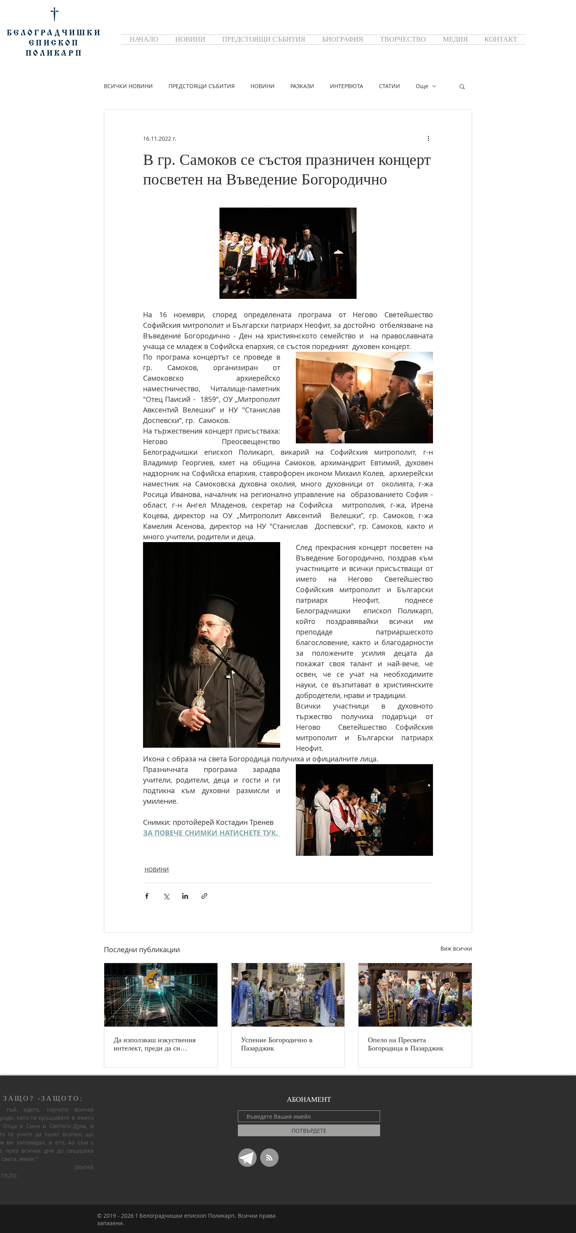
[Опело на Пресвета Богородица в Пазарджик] (415, 995)
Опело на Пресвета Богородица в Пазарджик (406, 1044)
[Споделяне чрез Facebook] (146, 896)
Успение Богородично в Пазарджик (277, 1044)
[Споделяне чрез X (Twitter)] (166, 896)
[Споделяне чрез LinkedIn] (185, 896)
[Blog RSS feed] (269, 1158)
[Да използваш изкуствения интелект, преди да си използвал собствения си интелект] (160, 995)
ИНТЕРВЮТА (346, 86)
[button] (462, 86)
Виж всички (456, 948)
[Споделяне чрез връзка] (204, 896)
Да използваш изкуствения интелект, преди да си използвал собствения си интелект (155, 1044)
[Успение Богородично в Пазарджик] (288, 995)
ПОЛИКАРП (54, 54)
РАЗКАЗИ (302, 86)
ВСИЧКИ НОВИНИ (128, 86)
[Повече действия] (428, 138)
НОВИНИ (262, 86)
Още (422, 86)
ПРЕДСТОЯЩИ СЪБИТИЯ (201, 86)
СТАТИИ (389, 86)
